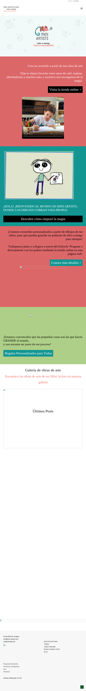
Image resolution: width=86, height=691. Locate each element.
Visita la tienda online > (65, 89)
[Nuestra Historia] (39, 175)
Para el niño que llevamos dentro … (43, 614)
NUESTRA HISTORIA (50, 641)
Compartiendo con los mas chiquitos (43, 477)
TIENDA (46, 644)
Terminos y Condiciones (11, 666)
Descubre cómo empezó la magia (43, 219)
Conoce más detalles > (66, 263)
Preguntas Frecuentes (10, 664)
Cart (4, 669)
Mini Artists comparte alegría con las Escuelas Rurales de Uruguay (43, 546)
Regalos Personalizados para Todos (28, 353)
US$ (20, 678)
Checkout (6, 672)
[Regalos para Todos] (43, 324)
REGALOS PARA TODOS (52, 649)
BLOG (46, 652)
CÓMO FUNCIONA (49, 647)
